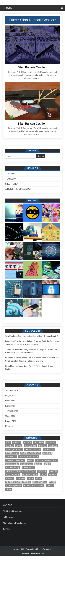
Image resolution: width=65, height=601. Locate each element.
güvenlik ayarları (29, 457)
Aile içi (17, 442)
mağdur (42, 471)
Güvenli (47, 453)
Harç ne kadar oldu (46, 460)
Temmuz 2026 (11, 390)
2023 (8, 442)
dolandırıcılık (33, 449)
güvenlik (11, 457)
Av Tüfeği (38, 442)
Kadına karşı (13, 467)
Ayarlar (50, 442)
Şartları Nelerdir (34, 486)
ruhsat (10, 478)
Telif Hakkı (7, 529)
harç (30, 460)
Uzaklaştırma (13, 486)
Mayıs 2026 (10, 395)
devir (19, 446)
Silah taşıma (40, 482)
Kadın (47, 464)
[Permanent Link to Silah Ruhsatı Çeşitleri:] (32, 44)
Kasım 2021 (10, 421)
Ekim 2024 (10, 406)
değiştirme (30, 446)
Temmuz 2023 (11, 411)
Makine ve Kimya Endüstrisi (20, 471)
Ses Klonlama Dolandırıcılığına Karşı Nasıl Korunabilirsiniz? (31, 336)
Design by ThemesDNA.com (32, 553)
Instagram (26, 464)
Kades (38, 464)
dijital (42, 446)
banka (9, 446)
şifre (8, 489)
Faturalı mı (12, 453)
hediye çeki (12, 464)
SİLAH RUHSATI (12, 184)
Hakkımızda (8, 517)
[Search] (62, 8)
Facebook (49, 449)
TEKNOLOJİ (10, 179)
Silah (39, 478)
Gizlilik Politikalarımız (12, 511)
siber (30, 478)
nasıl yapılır (13, 475)
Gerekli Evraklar (30, 453)
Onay (43, 475)
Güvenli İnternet (15, 460)
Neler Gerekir (30, 475)
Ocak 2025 (10, 401)
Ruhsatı (20, 478)
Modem (53, 471)
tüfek (52, 482)
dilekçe (53, 446)
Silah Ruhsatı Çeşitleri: (32, 67)
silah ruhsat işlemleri (18, 482)
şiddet (50, 486)
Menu (9, 8)
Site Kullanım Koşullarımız (14, 523)
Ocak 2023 (10, 416)
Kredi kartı (28, 467)
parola (52, 475)
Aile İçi (27, 442)
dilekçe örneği (14, 449)
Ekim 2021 (10, 426)
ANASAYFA (10, 174)
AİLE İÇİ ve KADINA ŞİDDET (18, 189)
